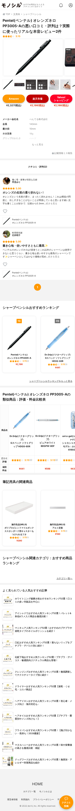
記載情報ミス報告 (63, 153)
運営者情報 (12, 799)
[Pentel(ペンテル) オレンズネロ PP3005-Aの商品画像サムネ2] (19, 84)
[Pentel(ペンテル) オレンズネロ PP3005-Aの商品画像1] (33, 57)
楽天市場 (37, 98)
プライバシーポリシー (43, 799)
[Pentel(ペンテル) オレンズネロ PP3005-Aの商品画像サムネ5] (54, 84)
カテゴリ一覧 (29, 791)
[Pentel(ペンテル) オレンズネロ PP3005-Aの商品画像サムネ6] (65, 84)
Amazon (14, 98)
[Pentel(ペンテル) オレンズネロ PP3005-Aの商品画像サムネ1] (8, 84)
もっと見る (37, 144)
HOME (37, 784)
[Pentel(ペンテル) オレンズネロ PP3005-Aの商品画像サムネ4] (42, 84)
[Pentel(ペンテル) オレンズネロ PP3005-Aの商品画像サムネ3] (31, 84)
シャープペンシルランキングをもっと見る (50, 381)
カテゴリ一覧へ (64, 578)
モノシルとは (45, 791)
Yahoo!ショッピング (61, 99)
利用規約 (25, 799)
